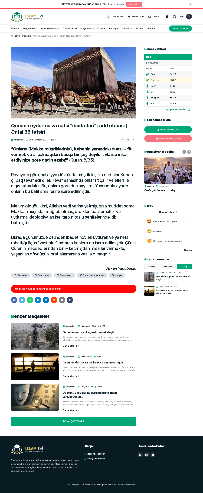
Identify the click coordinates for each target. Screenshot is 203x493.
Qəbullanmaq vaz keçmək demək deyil (88, 332)
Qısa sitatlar (43, 275)
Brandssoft (130, 484)
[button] (122, 139)
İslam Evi (89, 484)
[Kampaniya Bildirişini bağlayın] (190, 4)
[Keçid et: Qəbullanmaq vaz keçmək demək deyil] (35, 336)
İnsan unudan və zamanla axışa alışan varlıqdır (93, 362)
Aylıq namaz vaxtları (176, 109)
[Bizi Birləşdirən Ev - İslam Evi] (27, 449)
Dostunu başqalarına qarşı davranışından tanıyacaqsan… (90, 394)
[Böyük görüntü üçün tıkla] (73, 82)
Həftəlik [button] (168, 266)
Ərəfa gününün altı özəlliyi (160, 190)
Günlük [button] (151, 266)
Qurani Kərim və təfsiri (93, 275)
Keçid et (133, 4)
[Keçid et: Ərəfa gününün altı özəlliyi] (168, 170)
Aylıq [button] (184, 266)
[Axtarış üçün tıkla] (189, 16)
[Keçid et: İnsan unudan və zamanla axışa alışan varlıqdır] (35, 366)
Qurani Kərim (66, 275)
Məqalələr (18, 140)
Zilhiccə (150, 186)
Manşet (118, 275)
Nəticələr (188, 250)
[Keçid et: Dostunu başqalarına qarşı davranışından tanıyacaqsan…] (35, 397)
